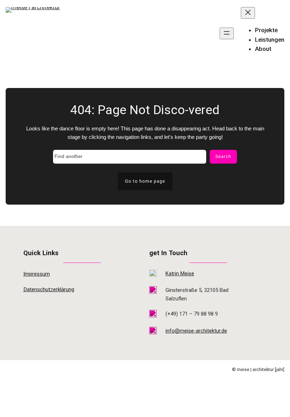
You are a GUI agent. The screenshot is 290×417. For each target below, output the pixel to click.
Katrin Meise (180, 273)
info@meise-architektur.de (196, 331)
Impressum (36, 274)
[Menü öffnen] (227, 33)
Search (223, 156)
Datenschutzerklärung (48, 289)
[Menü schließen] (248, 13)
